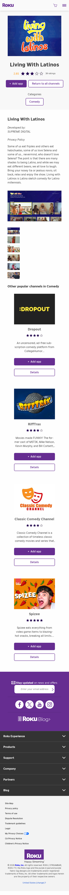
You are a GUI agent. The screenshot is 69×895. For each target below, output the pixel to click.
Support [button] (8, 758)
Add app (16, 83)
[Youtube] (39, 704)
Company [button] (9, 768)
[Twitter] (29, 704)
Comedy (34, 101)
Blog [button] (6, 790)
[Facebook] (19, 704)
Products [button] (9, 747)
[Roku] (7, 5)
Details (34, 372)
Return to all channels (46, 83)
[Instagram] (49, 704)
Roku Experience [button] (14, 736)
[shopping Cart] (55, 6)
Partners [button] (9, 779)
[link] (34, 719)
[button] (64, 5)
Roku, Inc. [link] (19, 865)
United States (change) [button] (33, 883)
